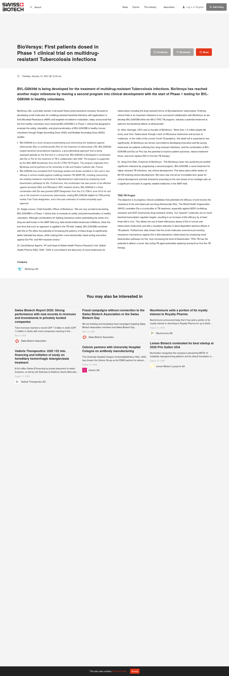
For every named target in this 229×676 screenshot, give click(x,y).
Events (136, 7)
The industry (150, 7)
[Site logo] (13, 6)
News (125, 7)
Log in (189, 7)
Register (200, 7)
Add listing (218, 6)
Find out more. (119, 671)
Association (169, 7)
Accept (134, 671)
